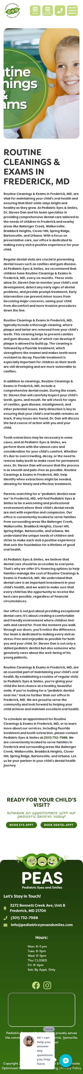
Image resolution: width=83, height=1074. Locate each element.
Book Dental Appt (58, 825)
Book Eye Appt (21, 825)
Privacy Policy (70, 1068)
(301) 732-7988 (24, 917)
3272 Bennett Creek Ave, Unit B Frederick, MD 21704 (37, 908)
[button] (72, 10)
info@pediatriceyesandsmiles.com (42, 925)
